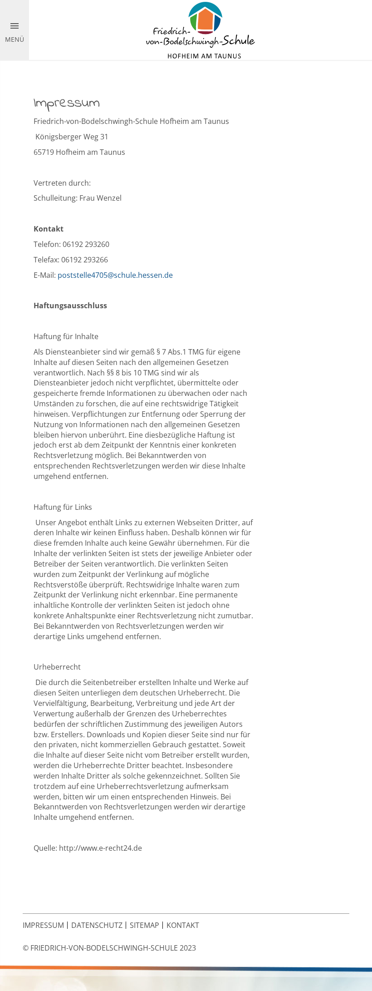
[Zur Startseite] (200, 30)
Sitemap (144, 925)
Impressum (43, 925)
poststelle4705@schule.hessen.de (115, 275)
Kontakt (182, 925)
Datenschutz (96, 925)
